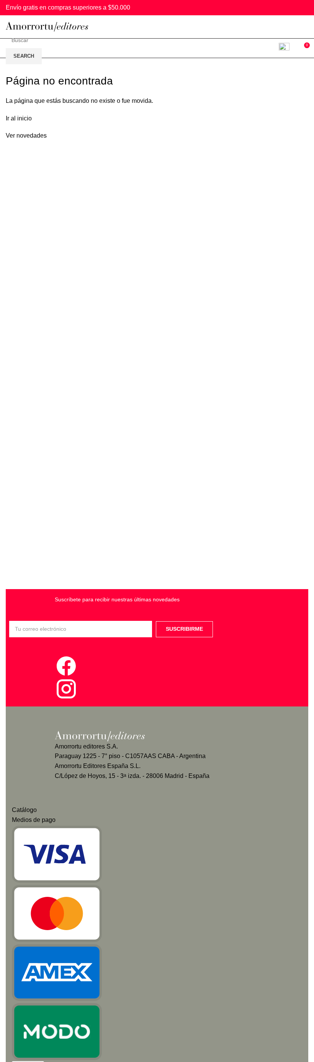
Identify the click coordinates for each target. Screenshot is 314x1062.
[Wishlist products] (285, 48)
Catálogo (24, 810)
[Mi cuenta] (268, 48)
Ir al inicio (19, 118)
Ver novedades (26, 135)
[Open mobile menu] (305, 26)
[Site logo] (47, 26)
